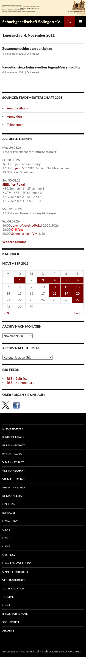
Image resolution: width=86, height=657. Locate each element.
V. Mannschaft (13, 462)
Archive (8, 630)
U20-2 (6, 538)
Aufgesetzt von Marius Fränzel (20, 651)
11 (54, 287)
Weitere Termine (14, 242)
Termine (8, 597)
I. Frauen (8, 504)
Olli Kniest (33, 53)
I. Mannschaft (12, 428)
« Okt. (7, 313)
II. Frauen (9, 512)
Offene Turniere (15, 571)
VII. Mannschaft (14, 479)
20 (78, 293)
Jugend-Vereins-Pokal (26, 225)
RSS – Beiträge (17, 378)
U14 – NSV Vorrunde (16, 563)
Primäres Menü (80, 21)
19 (66, 293)
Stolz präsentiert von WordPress (61, 651)
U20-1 (6, 529)
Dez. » (78, 313)
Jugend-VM (19, 168)
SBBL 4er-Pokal (13, 184)
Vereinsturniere (14, 580)
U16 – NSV (8, 554)
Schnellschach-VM (24, 233)
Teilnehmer (15, 124)
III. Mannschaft (13, 445)
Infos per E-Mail (15, 613)
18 (54, 293)
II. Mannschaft (13, 437)
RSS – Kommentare (20, 382)
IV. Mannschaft (13, 453)
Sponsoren (10, 622)
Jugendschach (13, 588)
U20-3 (6, 546)
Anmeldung (15, 116)
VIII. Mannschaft (14, 487)
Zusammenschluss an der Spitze (27, 48)
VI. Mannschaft (13, 470)
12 (66, 287)
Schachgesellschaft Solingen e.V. (31, 21)
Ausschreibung (17, 108)
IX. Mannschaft (13, 496)
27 (78, 300)
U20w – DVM (10, 521)
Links (6, 605)
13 (78, 287)
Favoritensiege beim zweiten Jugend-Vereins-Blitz (41, 67)
